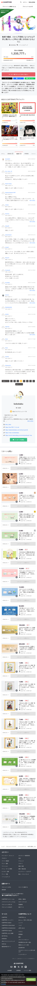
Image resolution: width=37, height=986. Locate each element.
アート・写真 (5, 874)
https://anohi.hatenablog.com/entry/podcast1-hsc (18, 435)
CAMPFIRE (4, 917)
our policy (3, 984)
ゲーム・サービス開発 (7, 868)
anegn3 (7, 247)
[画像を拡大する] (17, 464)
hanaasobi (7, 270)
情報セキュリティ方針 (23, 945)
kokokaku (13, 45)
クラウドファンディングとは (8, 901)
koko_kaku (8, 424)
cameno (7, 295)
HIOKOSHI (4, 938)
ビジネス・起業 (5, 871)
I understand (31, 979)
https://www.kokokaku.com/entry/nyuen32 (16, 430)
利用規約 (20, 934)
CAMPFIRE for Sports (7, 930)
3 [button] (17, 381)
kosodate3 (7, 159)
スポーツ (20, 863)
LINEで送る (30, 78)
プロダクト (4, 858)
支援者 (18, 153)
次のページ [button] (18, 384)
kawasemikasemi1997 (10, 192)
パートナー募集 (27, 970)
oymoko (7, 356)
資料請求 (4, 889)
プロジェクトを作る (6, 887)
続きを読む (32, 200)
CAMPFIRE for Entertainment (8, 928)
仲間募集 (26, 153)
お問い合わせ (21, 928)
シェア (19, 78)
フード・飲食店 (5, 861)
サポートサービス (22, 901)
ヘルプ (20, 925)
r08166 (7, 314)
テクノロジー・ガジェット (8, 855)
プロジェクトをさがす (11, 846)
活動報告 (10, 153)
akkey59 (7, 226)
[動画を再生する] (18, 21)
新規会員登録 (32, 2)
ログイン (25, 2)
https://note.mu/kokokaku (12, 432)
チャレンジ (21, 861)
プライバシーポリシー (23, 939)
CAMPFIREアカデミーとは (8, 899)
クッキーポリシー (22, 954)
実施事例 (20, 904)
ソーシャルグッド (23, 45)
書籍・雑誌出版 (22, 868)
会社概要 (9, 970)
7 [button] (30, 381)
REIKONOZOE (8, 307)
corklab (7, 205)
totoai (6, 339)
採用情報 (18, 970)
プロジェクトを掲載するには (9, 6)
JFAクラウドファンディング (8, 941)
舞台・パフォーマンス (23, 874)
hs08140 (7, 326)
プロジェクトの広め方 (7, 907)
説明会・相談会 (22, 899)
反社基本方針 (21, 947)
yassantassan (8, 234)
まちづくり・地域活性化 (24, 855)
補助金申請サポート (6, 946)
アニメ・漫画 (5, 863)
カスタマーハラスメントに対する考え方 (26, 950)
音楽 (19, 858)
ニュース (20, 922)
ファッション (5, 866)
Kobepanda (8, 365)
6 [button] (27, 381)
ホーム (3, 153)
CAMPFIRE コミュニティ (8, 920)
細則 (19, 937)
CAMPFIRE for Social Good (8, 925)
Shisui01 (7, 257)
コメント (33, 153)
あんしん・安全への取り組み (25, 920)
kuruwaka (7, 282)
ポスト (7, 78)
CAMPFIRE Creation (6, 922)
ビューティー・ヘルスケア (24, 871)
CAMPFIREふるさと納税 (7, 933)
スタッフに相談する (23, 887)
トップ (2, 846)
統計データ (21, 907)
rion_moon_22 (8, 171)
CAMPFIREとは (22, 917)
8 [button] (33, 381)
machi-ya (4, 944)
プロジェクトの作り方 (7, 904)
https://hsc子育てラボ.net (12, 427)
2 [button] (14, 381)
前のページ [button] (6, 381)
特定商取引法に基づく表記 (24, 942)
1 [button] (11, 381)
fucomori (7, 213)
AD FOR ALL (5, 936)
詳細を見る (5, 468)
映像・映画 (21, 866)
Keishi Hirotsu (8, 183)
